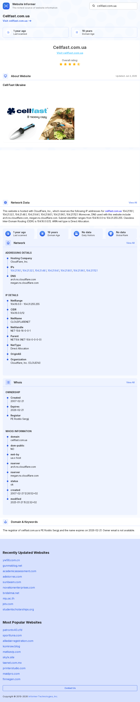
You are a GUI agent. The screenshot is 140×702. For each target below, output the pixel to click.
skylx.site (8, 657)
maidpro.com (11, 673)
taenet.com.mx (12, 662)
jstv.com (8, 604)
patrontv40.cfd (12, 630)
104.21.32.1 (28, 270)
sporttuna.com (12, 635)
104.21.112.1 (91, 270)
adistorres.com (12, 576)
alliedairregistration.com (18, 641)
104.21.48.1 (40, 270)
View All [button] (133, 202)
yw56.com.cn (11, 560)
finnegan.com (11, 679)
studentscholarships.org (18, 609)
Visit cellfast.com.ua (15, 20)
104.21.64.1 (53, 270)
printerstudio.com (14, 668)
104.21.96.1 (79, 270)
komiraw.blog (11, 646)
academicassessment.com (19, 571)
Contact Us (70, 688)
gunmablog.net (12, 565)
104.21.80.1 (66, 270)
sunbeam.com (12, 582)
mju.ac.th (8, 598)
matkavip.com (12, 651)
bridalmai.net (11, 593)
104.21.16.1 (16, 270)
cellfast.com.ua (113, 211)
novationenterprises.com (19, 587)
